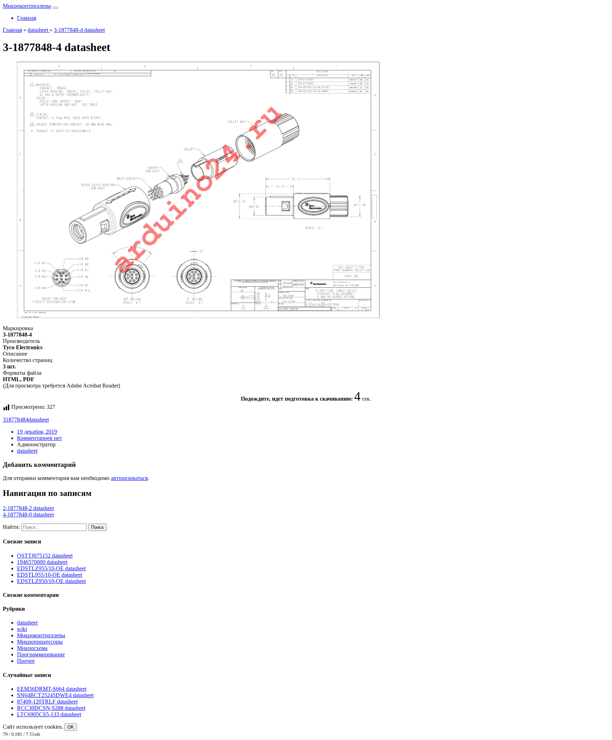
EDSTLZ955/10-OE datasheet (51, 568)
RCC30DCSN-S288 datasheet (51, 708)
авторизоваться (129, 478)
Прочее (26, 661)
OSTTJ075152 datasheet (45, 556)
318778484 (15, 420)
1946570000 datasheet (42, 562)
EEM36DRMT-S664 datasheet (51, 689)
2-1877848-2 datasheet (28, 508)
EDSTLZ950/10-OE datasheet (51, 581)
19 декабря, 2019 (37, 432)
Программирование (41, 654)
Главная (26, 18)
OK (70, 727)
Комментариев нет (39, 438)
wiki (22, 629)
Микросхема (32, 648)
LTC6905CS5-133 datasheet (49, 714)
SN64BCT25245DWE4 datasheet (55, 695)
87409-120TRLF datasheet (47, 702)
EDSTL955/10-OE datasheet (49, 575)
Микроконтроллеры (27, 6)
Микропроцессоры (40, 642)
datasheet (38, 420)
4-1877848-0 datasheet (28, 515)
